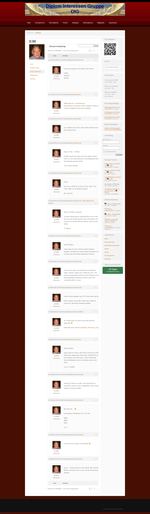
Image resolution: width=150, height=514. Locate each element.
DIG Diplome (53, 23)
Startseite (38, 32)
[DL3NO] (36, 61)
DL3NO (107, 128)
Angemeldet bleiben (110, 151)
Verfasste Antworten (35, 71)
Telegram (75, 23)
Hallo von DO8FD (78, 312)
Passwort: (105, 145)
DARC (106, 239)
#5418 (96, 261)
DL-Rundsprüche (109, 255)
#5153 (96, 435)
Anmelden (119, 155)
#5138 (96, 459)
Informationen (88, 23)
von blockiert (114, 271)
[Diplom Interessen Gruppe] (75, 11)
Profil (31, 64)
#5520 (96, 119)
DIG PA (107, 252)
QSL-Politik (108, 184)
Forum (65, 23)
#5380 (96, 339)
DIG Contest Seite (109, 242)
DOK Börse (108, 259)
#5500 (96, 143)
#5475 (96, 173)
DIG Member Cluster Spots (112, 245)
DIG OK (107, 249)
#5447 (96, 203)
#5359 (96, 400)
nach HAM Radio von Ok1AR (113, 177)
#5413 (96, 287)
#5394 (96, 312)
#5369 (96, 374)
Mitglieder (100, 23)
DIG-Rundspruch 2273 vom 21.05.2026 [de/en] (113, 129)
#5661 (96, 94)
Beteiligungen (34, 75)
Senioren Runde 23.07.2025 (112, 170)
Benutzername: (107, 139)
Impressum (113, 23)
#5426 (96, 236)
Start (29, 23)
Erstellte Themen (34, 68)
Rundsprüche (40, 23)
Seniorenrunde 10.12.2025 (112, 164)
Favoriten (32, 79)
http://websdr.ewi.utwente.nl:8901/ (75, 106)
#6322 (96, 60)
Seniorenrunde (79, 60)
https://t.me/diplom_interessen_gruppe (87, 327)
